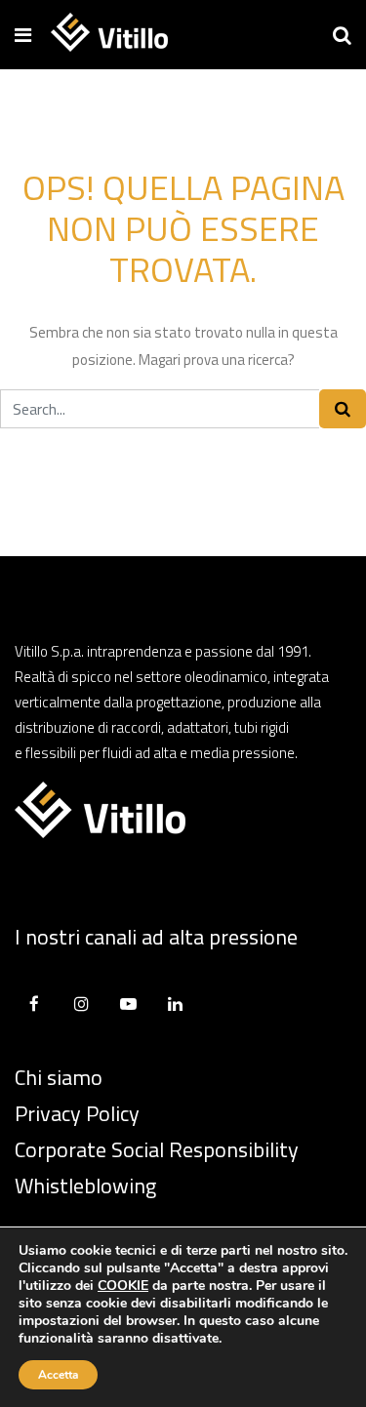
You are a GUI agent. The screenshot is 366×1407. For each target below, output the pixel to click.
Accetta (58, 1375)
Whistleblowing (85, 1185)
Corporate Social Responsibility (157, 1149)
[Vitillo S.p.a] (109, 33)
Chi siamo (58, 1077)
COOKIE (123, 1285)
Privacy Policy (77, 1113)
